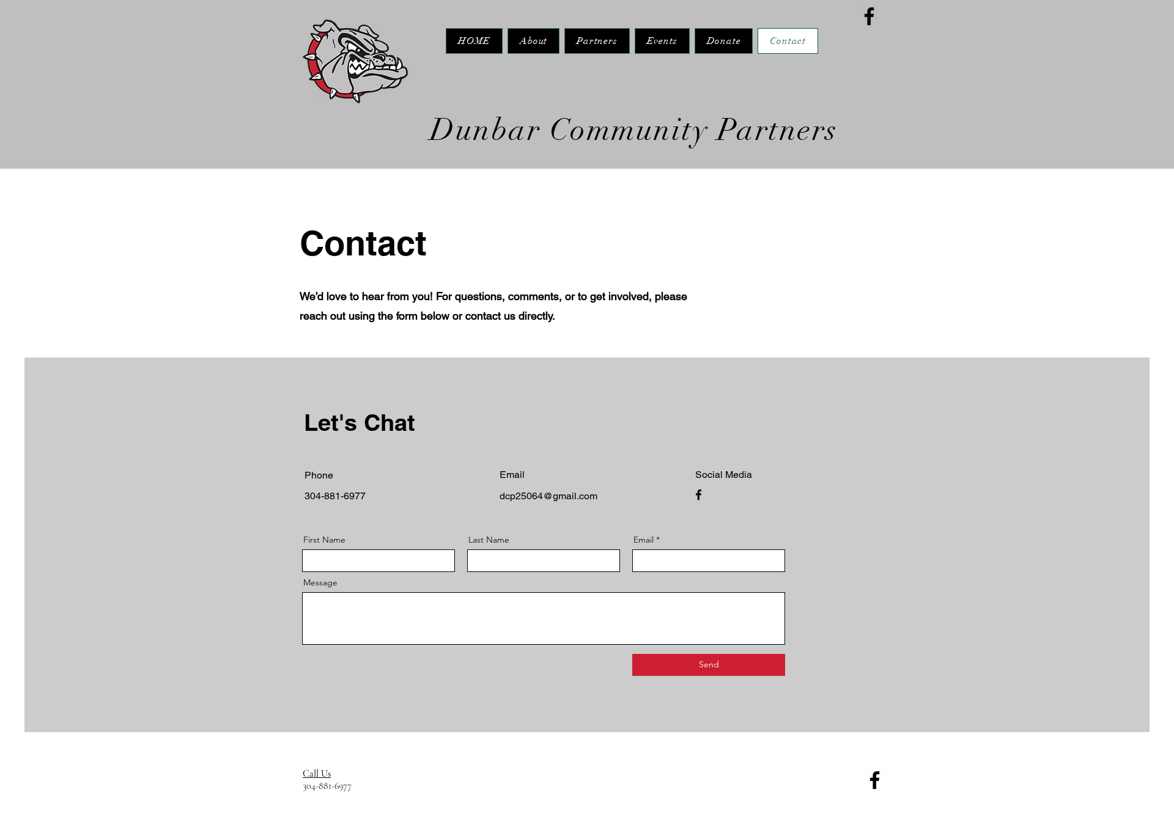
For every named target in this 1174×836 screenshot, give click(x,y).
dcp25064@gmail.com (548, 496)
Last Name (488, 539)
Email (643, 539)
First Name (324, 539)
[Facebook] (869, 16)
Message (320, 582)
